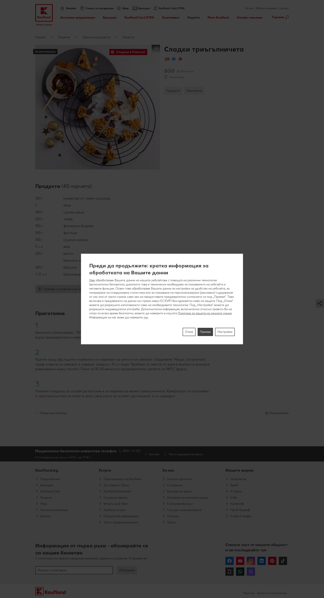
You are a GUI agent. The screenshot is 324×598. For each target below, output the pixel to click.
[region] (162, 299)
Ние (92, 280)
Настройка (225, 332)
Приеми (205, 332)
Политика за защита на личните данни (205, 313)
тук (146, 317)
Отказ (189, 332)
